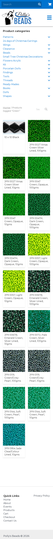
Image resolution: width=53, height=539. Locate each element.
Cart (5, 513)
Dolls (6, 92)
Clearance (9, 48)
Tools (6, 76)
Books (6, 88)
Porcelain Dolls (12, 68)
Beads (6, 52)
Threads (8, 80)
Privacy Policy (42, 495)
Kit (4, 64)
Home (6, 107)
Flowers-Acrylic (12, 60)
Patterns (8, 37)
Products (8, 510)
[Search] (39, 4)
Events (7, 506)
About (7, 503)
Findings (8, 72)
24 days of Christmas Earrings (20, 41)
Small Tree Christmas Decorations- (23, 56)
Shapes (7, 96)
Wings (6, 44)
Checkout (9, 517)
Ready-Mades (11, 84)
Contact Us (9, 520)
